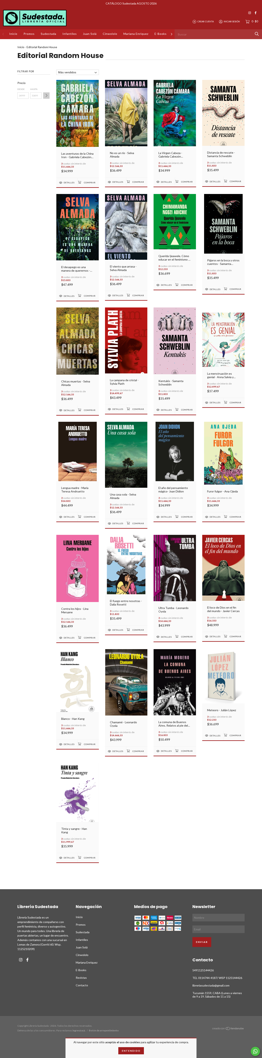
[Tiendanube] (228, 1029)
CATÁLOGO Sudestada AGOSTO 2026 (131, 3)
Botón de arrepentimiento (104, 1030)
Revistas (81, 977)
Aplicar (46, 95)
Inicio (13, 33)
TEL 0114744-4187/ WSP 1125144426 (217, 978)
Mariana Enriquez (135, 33)
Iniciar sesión (232, 21)
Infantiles (69, 33)
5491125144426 (203, 970)
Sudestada (48, 33)
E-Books (161, 33)
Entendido (131, 1050)
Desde (21, 89)
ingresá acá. (79, 1030)
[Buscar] (256, 33)
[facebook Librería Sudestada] (255, 13)
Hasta (34, 89)
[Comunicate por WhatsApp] (255, 1051)
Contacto (82, 985)
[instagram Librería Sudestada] (250, 13)
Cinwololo (110, 33)
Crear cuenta (205, 21)
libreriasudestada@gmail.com (210, 985)
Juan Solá (90, 33)
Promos (29, 33)
